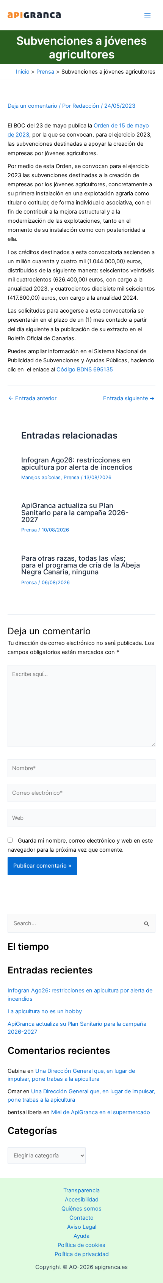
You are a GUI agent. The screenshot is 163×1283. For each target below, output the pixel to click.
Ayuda (81, 1236)
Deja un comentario (32, 105)
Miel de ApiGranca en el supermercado (100, 1112)
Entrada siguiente (129, 398)
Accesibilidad (82, 1199)
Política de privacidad (82, 1254)
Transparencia (81, 1190)
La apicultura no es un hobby (45, 1011)
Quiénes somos (81, 1208)
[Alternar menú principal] (147, 15)
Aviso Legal (81, 1226)
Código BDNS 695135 (84, 369)
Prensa (71, 477)
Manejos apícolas (41, 477)
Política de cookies (81, 1245)
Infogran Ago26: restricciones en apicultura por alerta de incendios (77, 463)
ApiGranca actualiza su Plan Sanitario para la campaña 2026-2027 (75, 512)
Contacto (81, 1217)
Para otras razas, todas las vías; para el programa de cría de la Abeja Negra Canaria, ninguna (80, 565)
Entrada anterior (32, 398)
